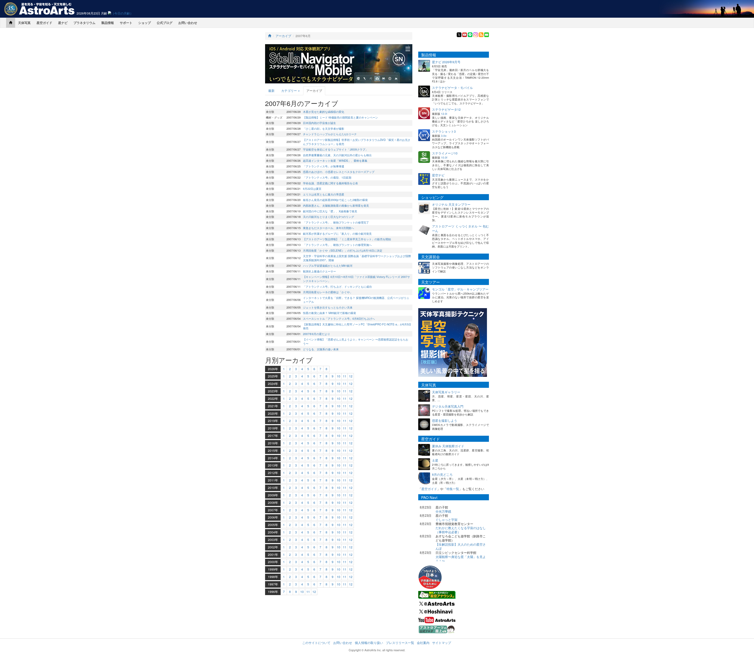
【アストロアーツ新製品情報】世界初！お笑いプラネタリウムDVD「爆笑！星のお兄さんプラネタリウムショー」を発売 (356, 142)
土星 (435, 460)
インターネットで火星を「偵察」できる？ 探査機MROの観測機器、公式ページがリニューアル (356, 300)
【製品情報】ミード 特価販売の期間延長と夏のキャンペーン (340, 117)
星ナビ (63, 22)
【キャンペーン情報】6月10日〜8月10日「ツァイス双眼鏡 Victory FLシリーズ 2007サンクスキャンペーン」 (356, 279)
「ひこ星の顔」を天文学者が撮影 (323, 128)
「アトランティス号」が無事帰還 (323, 166)
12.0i (444, 114)
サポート (126, 22)
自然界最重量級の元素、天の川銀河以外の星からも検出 (337, 155)
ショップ (144, 22)
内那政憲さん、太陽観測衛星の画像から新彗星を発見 (336, 205)
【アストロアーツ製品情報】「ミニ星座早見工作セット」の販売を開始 (347, 239)
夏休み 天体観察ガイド (448, 446)
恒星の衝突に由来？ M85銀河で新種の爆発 (329, 313)
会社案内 (423, 642)
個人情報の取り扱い (369, 642)
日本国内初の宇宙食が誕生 (319, 123)
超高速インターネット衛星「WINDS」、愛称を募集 (335, 160)
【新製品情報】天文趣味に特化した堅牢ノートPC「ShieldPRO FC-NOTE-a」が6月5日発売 (357, 326)
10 (338, 376)
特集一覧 (453, 489)
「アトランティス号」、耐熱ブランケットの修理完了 (336, 222)
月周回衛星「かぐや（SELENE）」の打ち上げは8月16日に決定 (342, 250)
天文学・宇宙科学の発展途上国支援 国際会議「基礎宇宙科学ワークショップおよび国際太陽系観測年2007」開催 (357, 258)
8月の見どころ (442, 474)
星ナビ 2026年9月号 (446, 62)
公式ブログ (164, 22)
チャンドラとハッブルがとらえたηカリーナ (330, 134)
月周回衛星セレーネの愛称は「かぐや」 (327, 292)
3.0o (444, 136)
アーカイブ (283, 36)
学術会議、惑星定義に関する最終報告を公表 (330, 183)
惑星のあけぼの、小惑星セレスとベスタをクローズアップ (338, 172)
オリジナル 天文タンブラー (451, 204)
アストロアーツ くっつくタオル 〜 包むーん (460, 228)
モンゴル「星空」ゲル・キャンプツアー (460, 289)
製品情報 (107, 22)
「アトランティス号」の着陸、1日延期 (327, 177)
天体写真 (24, 22)
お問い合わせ (187, 22)
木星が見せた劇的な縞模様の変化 (323, 112)
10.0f (444, 157)
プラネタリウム (84, 22)
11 (344, 376)
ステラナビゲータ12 (446, 109)
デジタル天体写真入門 (447, 406)
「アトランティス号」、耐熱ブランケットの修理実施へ (337, 245)
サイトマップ (441, 642)
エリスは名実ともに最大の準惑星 (323, 194)
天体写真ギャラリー (446, 392)
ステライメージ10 (445, 153)
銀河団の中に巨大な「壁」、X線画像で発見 (330, 211)
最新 (271, 90)
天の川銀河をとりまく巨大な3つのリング (328, 217)
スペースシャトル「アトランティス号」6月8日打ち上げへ (339, 318)
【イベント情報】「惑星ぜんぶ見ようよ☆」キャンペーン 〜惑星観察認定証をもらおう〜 (355, 341)
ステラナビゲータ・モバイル (452, 87)
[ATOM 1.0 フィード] (481, 34)
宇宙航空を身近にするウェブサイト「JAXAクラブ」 (335, 149)
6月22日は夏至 (312, 188)
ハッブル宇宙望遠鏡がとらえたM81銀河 (327, 265)
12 (350, 376)
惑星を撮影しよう (444, 420)
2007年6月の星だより (316, 334)
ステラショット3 (444, 131)
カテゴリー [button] (289, 90)
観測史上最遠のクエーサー (319, 271)
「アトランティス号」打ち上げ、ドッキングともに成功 (337, 286)
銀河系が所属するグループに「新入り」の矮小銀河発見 (337, 233)
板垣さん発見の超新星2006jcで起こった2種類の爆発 (335, 200)
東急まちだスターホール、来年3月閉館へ (328, 228)
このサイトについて (316, 642)
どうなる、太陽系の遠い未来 (321, 349)
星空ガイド (44, 22)
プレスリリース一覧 (400, 642)
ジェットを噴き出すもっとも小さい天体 (327, 307)
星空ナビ (438, 175)
